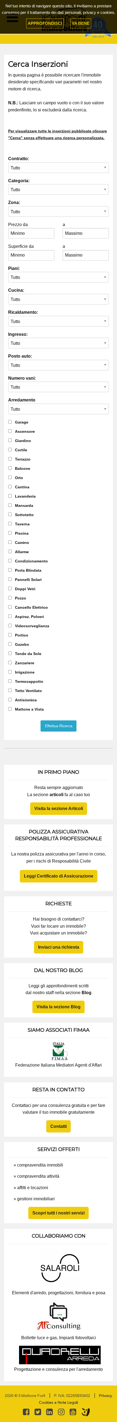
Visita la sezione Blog (58, 1006)
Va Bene (81, 23)
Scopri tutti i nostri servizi (58, 1213)
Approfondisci (45, 23)
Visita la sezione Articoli (58, 808)
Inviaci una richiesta (58, 947)
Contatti (58, 1126)
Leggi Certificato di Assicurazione (58, 876)
